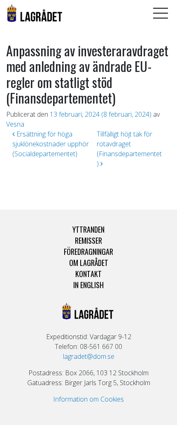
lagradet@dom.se (88, 356)
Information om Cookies (88, 399)
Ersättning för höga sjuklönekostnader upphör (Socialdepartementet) (50, 143)
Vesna (15, 124)
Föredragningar (88, 251)
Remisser (88, 240)
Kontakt (88, 273)
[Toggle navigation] (160, 13)
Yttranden (88, 229)
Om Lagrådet (88, 262)
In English (88, 284)
